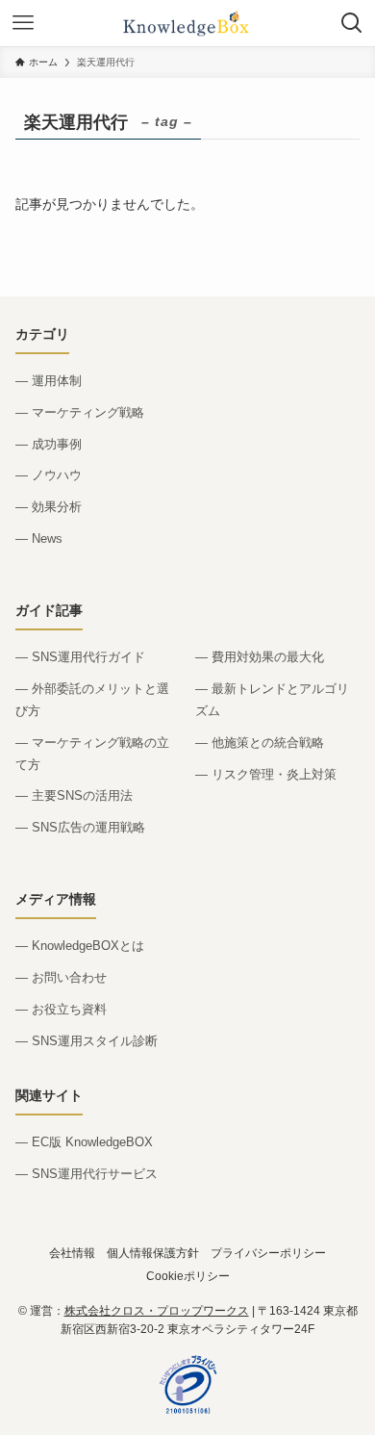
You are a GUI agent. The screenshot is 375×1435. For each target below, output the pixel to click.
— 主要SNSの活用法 (74, 795)
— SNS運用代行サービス (86, 1173)
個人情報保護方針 (153, 1252)
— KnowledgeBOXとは (79, 945)
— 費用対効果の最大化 (259, 657)
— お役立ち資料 (61, 1009)
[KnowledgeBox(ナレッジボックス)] (187, 23)
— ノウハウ (48, 475)
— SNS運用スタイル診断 (86, 1041)
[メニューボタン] (23, 23)
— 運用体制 (48, 380)
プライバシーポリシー (268, 1252)
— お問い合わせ (61, 977)
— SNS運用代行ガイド (80, 657)
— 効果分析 (48, 507)
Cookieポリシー (188, 1275)
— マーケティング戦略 (79, 412)
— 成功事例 (48, 444)
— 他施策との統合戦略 (259, 742)
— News (38, 538)
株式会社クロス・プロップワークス (156, 1311)
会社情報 (72, 1252)
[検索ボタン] (352, 23)
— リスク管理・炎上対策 (266, 774)
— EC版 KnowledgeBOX (84, 1142)
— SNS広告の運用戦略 (80, 827)
